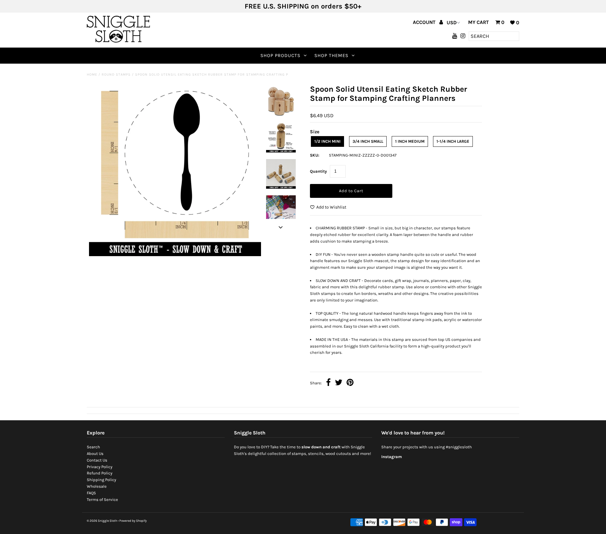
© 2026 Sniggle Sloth (102, 521)
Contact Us (97, 460)
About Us (95, 453)
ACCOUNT (425, 22)
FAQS (91, 493)
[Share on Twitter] (338, 383)
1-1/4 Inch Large (453, 141)
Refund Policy (99, 473)
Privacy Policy (99, 466)
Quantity (318, 171)
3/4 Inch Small (368, 141)
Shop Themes (331, 55)
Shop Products (280, 55)
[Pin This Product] (350, 383)
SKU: (314, 155)
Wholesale (97, 486)
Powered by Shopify (133, 521)
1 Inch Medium (410, 141)
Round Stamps (116, 74)
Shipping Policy (101, 479)
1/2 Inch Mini (327, 141)
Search (93, 447)
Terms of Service (102, 499)
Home (92, 74)
